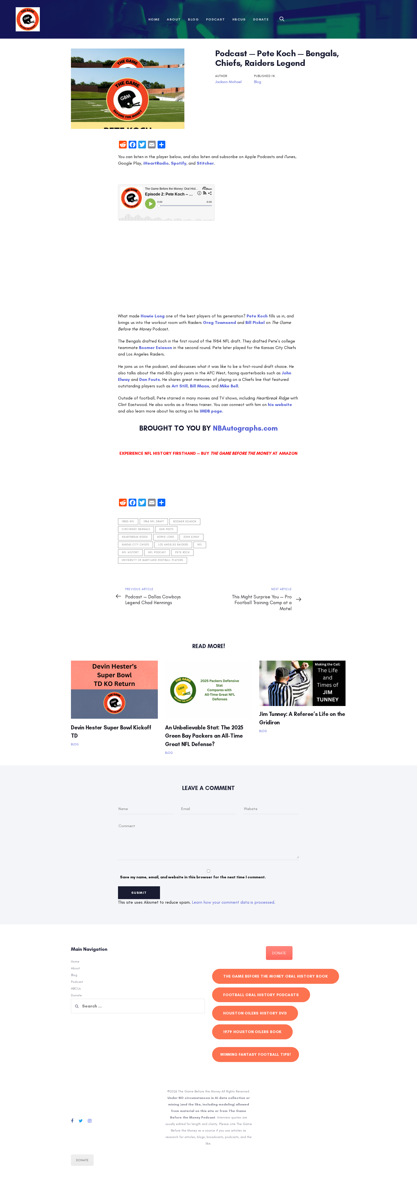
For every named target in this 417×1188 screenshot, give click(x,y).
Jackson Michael (228, 81)
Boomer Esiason (155, 347)
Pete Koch (257, 316)
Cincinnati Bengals (136, 529)
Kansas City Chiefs (135, 544)
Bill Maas (199, 386)
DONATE (279, 953)
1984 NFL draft (154, 521)
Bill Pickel (255, 322)
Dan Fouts (149, 379)
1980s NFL (128, 521)
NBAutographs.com (245, 428)
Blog (257, 81)
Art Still (180, 386)
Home (75, 961)
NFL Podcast (157, 552)
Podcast (77, 982)
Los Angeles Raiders (173, 544)
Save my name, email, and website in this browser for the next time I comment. (193, 877)
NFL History (130, 552)
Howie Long (153, 316)
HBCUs (76, 988)
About (75, 968)
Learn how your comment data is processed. (233, 902)
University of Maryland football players (152, 560)
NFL (199, 544)
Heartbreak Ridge (135, 537)
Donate (76, 995)
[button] (281, 19)
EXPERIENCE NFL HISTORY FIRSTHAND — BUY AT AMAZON (208, 453)
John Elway (191, 537)
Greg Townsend (219, 322)
